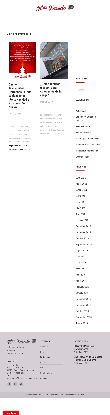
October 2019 (82, 238)
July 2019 (80, 256)
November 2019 (83, 232)
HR (41, 368)
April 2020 (80, 214)
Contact (43, 378)
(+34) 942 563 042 (16, 373)
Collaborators (46, 373)
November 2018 (83, 305)
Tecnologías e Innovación (88, 138)
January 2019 (82, 293)
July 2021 (80, 196)
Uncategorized (82, 157)
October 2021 (82, 190)
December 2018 (83, 299)
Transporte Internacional (87, 150)
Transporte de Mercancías (88, 144)
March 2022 (81, 184)
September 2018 (84, 317)
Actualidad (81, 111)
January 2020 (82, 220)
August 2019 (82, 250)
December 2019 (83, 226)
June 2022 (81, 178)
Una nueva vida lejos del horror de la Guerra (88, 358)
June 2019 (81, 262)
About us (44, 347)
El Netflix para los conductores (84, 347)
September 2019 (84, 244)
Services (43, 352)
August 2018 (82, 323)
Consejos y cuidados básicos (86, 119)
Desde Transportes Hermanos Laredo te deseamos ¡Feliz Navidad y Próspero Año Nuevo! (20, 96)
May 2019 (80, 268)
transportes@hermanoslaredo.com (22, 378)
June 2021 (81, 202)
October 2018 (82, 311)
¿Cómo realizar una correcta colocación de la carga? (51, 89)
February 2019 (82, 287)
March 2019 (81, 281)
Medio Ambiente (83, 132)
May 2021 (80, 208)
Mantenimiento (83, 126)
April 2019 (80, 274)
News (42, 362)
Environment (45, 357)
